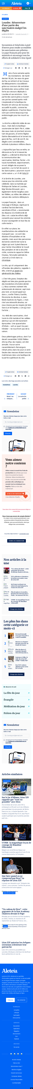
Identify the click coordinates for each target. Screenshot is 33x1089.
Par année (16, 1047)
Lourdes (15, 385)
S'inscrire (8, 433)
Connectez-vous (24, 534)
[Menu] (5, 3)
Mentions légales (16, 1069)
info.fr (25, 173)
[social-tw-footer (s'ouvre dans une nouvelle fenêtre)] (18, 1054)
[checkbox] (4, 426)
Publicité (16, 1039)
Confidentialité (16, 1083)
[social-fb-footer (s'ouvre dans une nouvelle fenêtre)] (15, 1054)
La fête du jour (12, 693)
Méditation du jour (14, 706)
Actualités (5, 14)
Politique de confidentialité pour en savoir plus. (16, 428)
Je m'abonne (6, 8)
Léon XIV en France (9, 893)
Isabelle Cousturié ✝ (22, 34)
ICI (25, 307)
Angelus (6, 859)
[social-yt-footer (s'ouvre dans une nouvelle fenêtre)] (11, 1054)
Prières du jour (12, 713)
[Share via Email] (25, 68)
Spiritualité (16, 1015)
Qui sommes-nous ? (16, 1066)
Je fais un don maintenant (14, 494)
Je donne (16, 8)
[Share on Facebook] (16, 68)
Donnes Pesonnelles (16, 1079)
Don (16, 1036)
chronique (6, 260)
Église (5, 926)
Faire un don (16, 1063)
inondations (6, 385)
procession (7, 781)
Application (16, 1028)
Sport (5, 826)
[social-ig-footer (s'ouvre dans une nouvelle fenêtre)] (22, 1054)
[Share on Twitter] (22, 68)
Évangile (8, 699)
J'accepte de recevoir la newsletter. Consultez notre (17, 428)
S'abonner (10, 1000)
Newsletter (16, 1026)
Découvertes (16, 1018)
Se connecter (21, 1000)
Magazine (16, 1031)
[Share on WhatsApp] (29, 68)
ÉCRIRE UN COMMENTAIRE (16, 541)
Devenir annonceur (16, 1073)
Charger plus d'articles (16, 609)
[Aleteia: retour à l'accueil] (16, 3)
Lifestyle (16, 1012)
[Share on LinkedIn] (19, 68)
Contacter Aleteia (17, 1076)
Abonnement (16, 1034)
